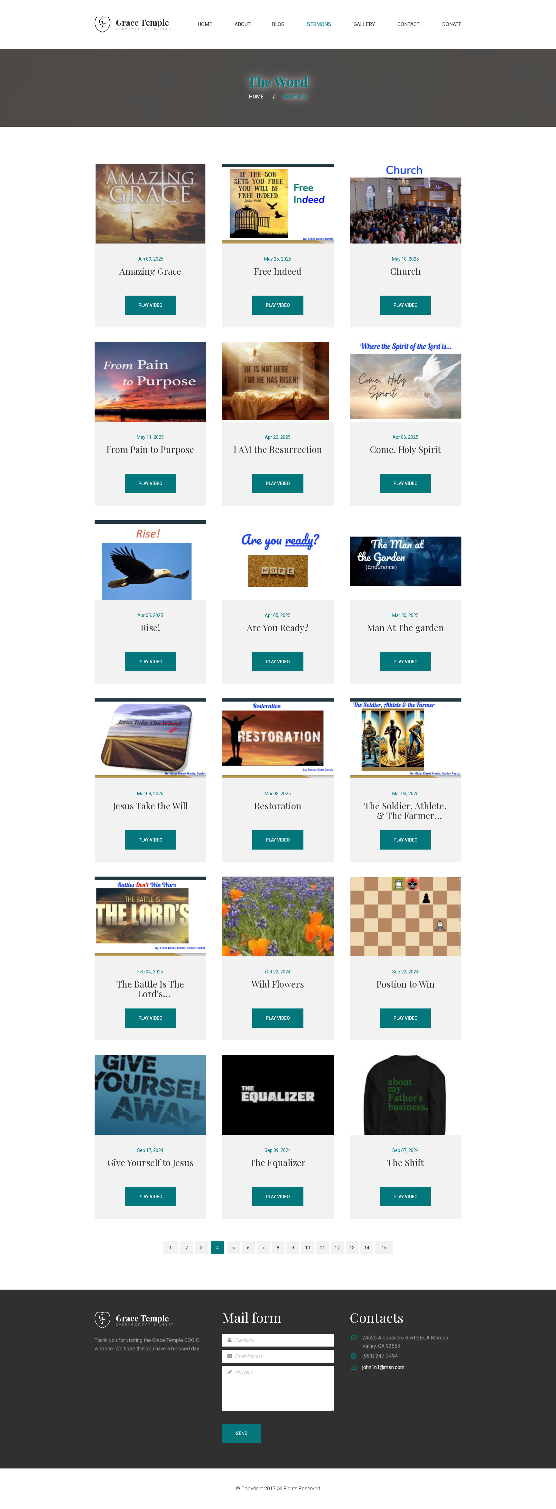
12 (337, 1247)
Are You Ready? (278, 627)
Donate (451, 24)
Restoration (277, 806)
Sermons (319, 24)
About (243, 24)
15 (384, 1247)
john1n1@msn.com (383, 1367)
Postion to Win (405, 984)
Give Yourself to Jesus (150, 1162)
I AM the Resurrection (278, 449)
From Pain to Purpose (150, 449)
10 (307, 1247)
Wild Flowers (278, 984)
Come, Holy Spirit (405, 449)
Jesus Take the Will (150, 806)
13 (352, 1247)
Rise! (150, 627)
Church (405, 271)
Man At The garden (405, 627)
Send (241, 1433)
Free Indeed (277, 271)
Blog (278, 24)
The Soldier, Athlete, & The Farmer (405, 811)
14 (366, 1247)
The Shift (405, 1162)
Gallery (364, 24)
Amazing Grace (150, 271)
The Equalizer (278, 1162)
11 (322, 1247)
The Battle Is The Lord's (150, 989)
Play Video (150, 305)
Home (205, 24)
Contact (408, 24)
